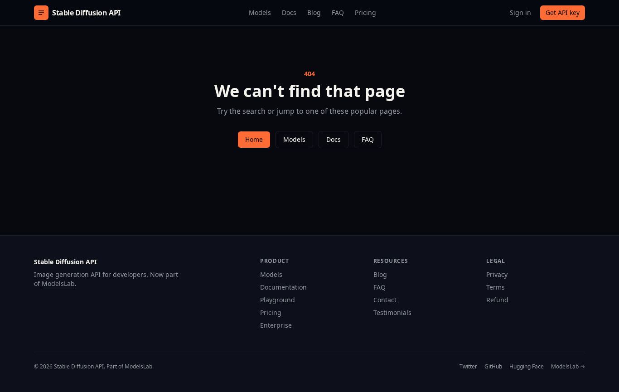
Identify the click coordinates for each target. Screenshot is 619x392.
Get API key (563, 12)
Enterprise (276, 325)
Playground (277, 299)
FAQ (338, 12)
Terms (495, 287)
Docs (289, 12)
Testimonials (392, 312)
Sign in (520, 12)
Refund (497, 299)
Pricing (365, 12)
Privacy (497, 274)
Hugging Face (526, 366)
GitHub (493, 366)
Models (260, 12)
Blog (314, 12)
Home (254, 139)
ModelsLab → (568, 366)
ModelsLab (58, 283)
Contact (385, 299)
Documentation (283, 287)
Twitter (468, 366)
